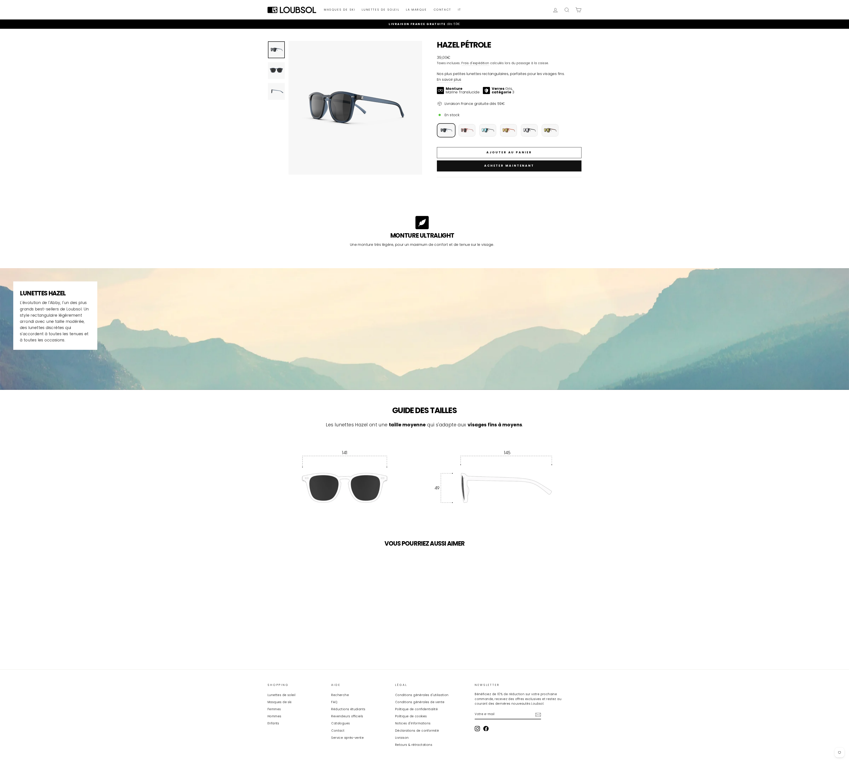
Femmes (274, 709)
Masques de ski (339, 10)
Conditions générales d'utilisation (422, 695)
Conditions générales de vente (420, 702)
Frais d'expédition (475, 63)
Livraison (402, 738)
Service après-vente (347, 738)
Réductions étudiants (348, 709)
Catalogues (340, 723)
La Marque (416, 10)
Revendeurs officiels (347, 716)
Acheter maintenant (509, 166)
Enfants (273, 723)
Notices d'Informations (413, 723)
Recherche (340, 695)
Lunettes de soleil (380, 10)
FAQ (334, 702)
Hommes (274, 716)
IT (459, 10)
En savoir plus (449, 79)
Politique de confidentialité (416, 709)
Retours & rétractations (413, 745)
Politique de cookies (411, 716)
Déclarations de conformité (417, 731)
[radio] (446, 130)
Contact (442, 10)
